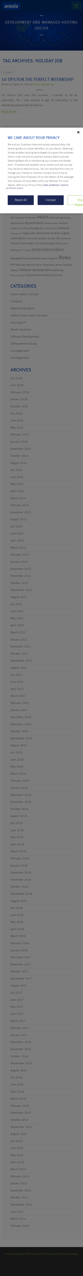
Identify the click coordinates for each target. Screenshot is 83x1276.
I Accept (51, 200)
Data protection (51, 185)
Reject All (21, 200)
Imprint (64, 185)
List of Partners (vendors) (14, 188)
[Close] (78, 132)
